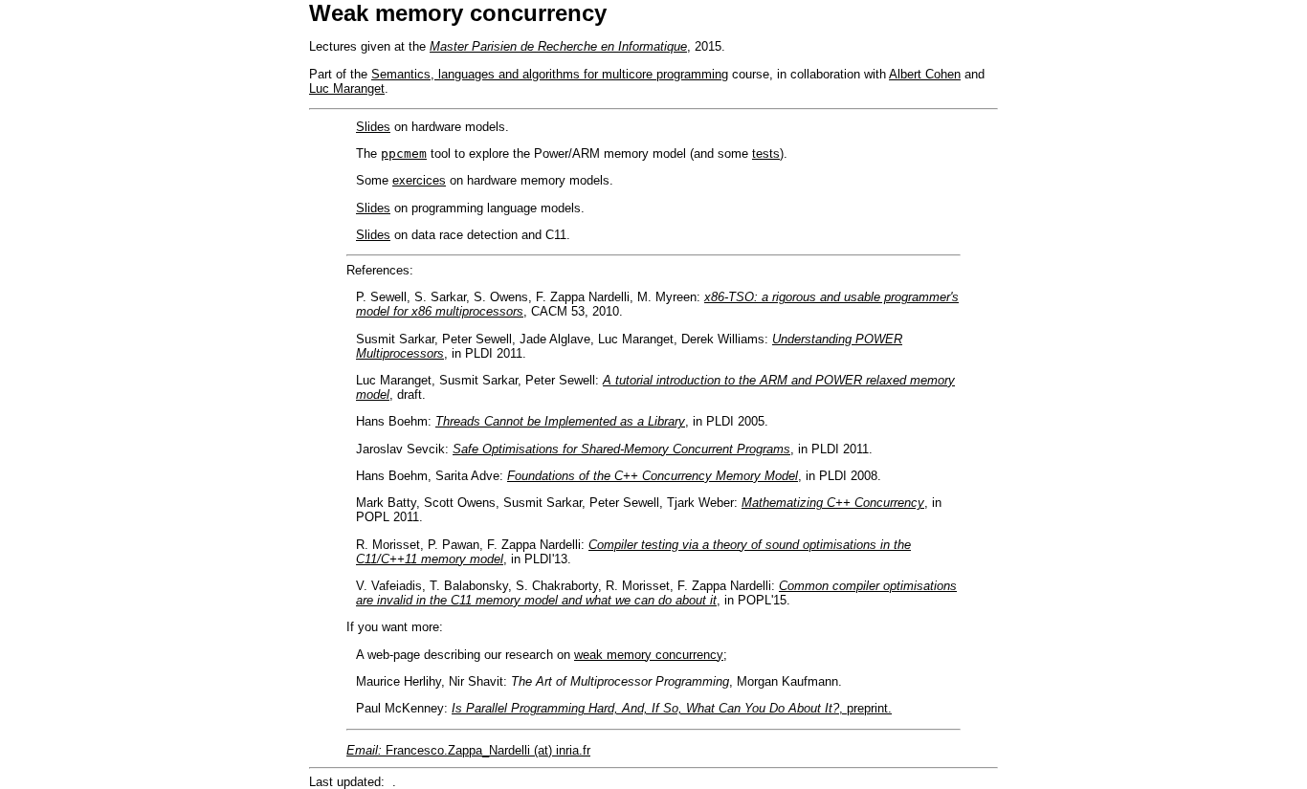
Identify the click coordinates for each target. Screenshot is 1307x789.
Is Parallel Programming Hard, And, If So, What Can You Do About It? (645, 708)
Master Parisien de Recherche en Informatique (558, 46)
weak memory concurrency (648, 654)
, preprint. (865, 708)
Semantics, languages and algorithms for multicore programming (549, 74)
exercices (419, 180)
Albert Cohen (925, 74)
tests (766, 153)
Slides (373, 127)
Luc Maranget (347, 88)
